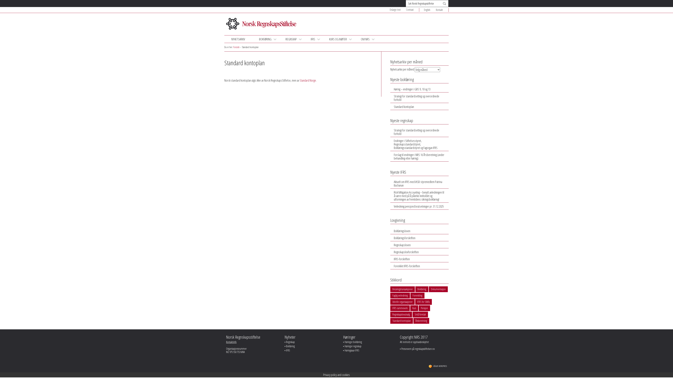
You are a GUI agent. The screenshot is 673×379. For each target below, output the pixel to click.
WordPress (440, 366)
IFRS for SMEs (423, 302)
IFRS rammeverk (400, 308)
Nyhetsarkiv (238, 39)
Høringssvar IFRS (352, 350)
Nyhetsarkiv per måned (402, 69)
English (427, 10)
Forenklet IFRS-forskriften (407, 266)
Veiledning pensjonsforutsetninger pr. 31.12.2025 (419, 206)
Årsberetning (421, 321)
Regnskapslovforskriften (406, 252)
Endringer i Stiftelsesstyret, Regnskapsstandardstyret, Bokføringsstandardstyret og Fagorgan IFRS (415, 144)
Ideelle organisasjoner (402, 302)
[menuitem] (430, 10)
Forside (236, 47)
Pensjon (424, 308)
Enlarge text (395, 10)
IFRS (313, 39)
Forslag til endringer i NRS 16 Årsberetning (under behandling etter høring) (419, 156)
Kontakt (439, 10)
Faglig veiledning (400, 295)
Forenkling (417, 295)
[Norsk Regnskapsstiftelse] (261, 25)
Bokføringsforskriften (404, 238)
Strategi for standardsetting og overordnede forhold (416, 98)
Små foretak (420, 314)
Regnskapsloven (402, 245)
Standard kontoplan (404, 107)
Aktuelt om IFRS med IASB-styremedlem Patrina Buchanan (418, 183)
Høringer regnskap (353, 346)
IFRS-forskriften (402, 259)
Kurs (414, 308)
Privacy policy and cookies (336, 375)
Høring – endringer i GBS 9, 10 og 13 (412, 89)
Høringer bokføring (353, 342)
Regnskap (291, 39)
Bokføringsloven (402, 231)
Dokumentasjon (438, 289)
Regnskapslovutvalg (401, 314)
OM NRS (365, 39)
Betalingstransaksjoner (402, 289)
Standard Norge (308, 80)
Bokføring (265, 39)
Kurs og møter (338, 39)
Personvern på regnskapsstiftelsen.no (418, 349)
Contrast (410, 10)
